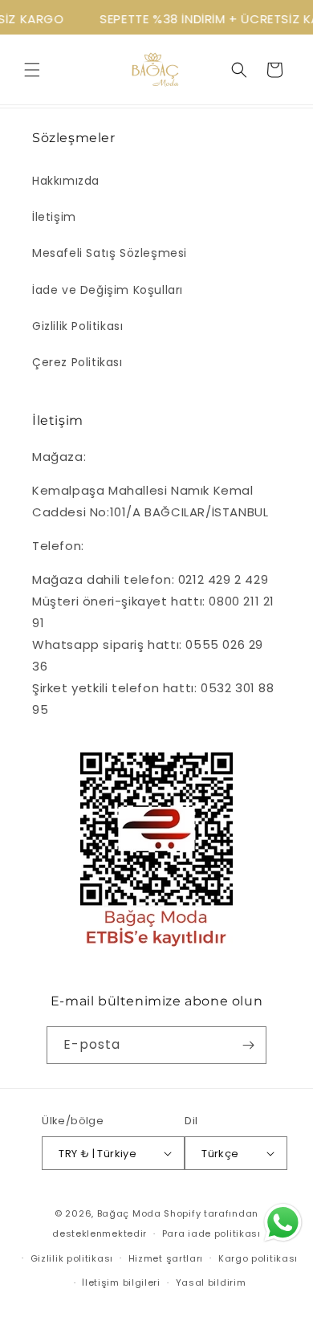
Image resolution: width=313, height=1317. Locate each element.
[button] (32, 70)
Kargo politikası (258, 1258)
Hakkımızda (66, 181)
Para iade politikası (211, 1233)
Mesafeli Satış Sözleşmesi (109, 253)
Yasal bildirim (211, 1282)
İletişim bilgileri (121, 1282)
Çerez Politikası (77, 362)
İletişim (54, 217)
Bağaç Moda (129, 1213)
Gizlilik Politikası (77, 326)
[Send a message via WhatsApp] (283, 1223)
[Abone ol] (248, 1045)
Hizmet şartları (166, 1258)
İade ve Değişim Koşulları (107, 290)
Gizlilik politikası (71, 1258)
